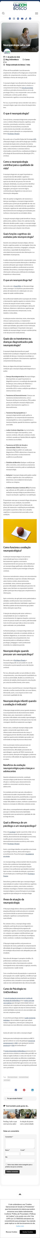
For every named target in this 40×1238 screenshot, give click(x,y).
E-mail (23, 1150)
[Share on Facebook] (16, 1090)
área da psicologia (27, 88)
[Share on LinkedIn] (32, 1090)
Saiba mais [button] (20, 1226)
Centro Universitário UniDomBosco (15, 1051)
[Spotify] (18, 19)
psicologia (7, 1080)
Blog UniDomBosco (12, 60)
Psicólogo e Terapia (13, 134)
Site (6, 1157)
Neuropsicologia (12, 1077)
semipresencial (8, 1043)
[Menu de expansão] (36, 13)
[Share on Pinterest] (24, 1090)
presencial (31, 1041)
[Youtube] (22, 19)
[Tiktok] (26, 19)
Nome (7, 1150)
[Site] (10, 19)
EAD (16, 1043)
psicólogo (12, 832)
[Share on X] (7, 1090)
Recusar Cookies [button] (11, 1232)
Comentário (9, 1137)
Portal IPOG (17, 286)
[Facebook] (30, 19)
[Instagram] (14, 19)
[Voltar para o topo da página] (20, 1194)
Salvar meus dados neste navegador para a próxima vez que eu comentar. (18, 1166)
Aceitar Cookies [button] (28, 1232)
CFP (34, 139)
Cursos (27, 60)
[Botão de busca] (3, 13)
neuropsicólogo (23, 1077)
